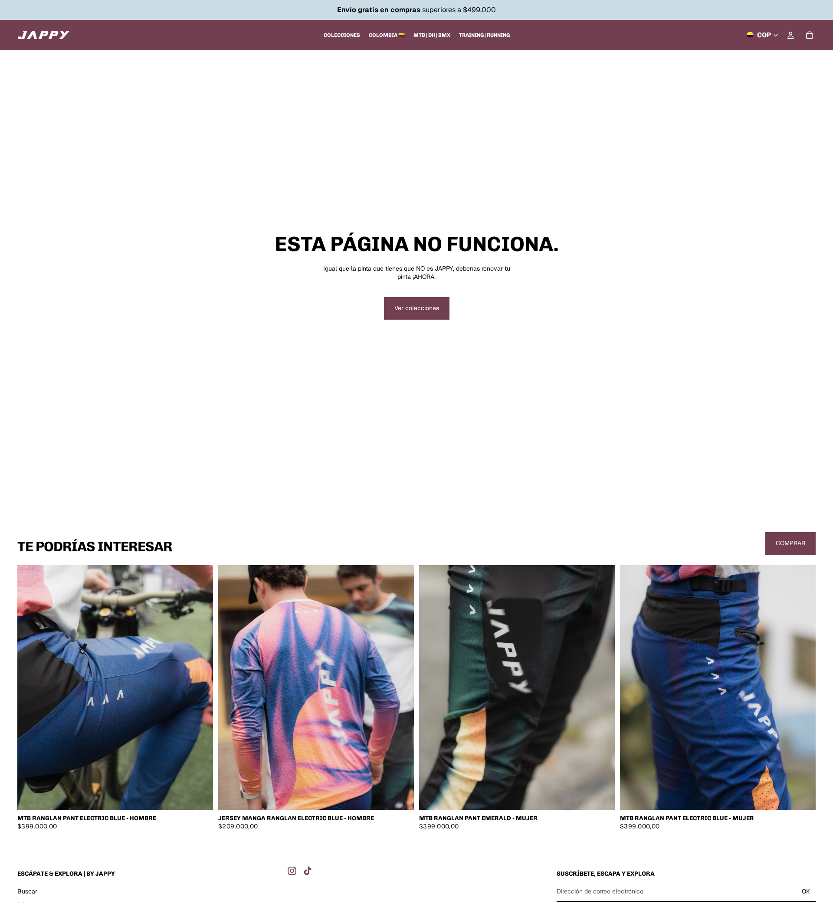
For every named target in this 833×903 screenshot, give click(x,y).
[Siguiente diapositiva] (200, 687)
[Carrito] (809, 35)
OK (806, 891)
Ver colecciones (416, 308)
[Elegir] (199, 796)
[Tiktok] (307, 871)
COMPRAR (790, 543)
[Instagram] (292, 871)
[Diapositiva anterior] (30, 687)
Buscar (27, 891)
